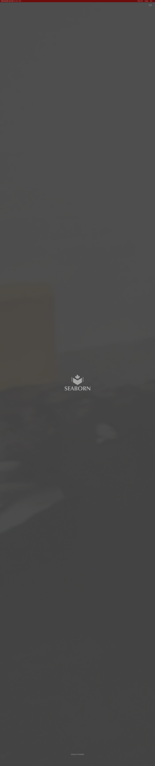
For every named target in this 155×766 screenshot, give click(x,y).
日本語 (146, 1)
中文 (151, 1)
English (140, 1)
